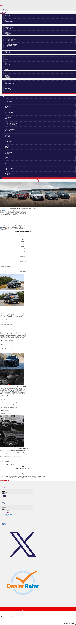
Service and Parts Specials (8, 141)
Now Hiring (6, 84)
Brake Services (7, 69)
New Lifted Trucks (7, 51)
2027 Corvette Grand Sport (9, 101)
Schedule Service (7, 140)
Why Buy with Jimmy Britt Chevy (9, 83)
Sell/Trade (4, 163)
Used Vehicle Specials (8, 46)
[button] (38, 94)
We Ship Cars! (7, 34)
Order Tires (6, 58)
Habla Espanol (7, 82)
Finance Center (7, 71)
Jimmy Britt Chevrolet (8, 514)
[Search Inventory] (38, 180)
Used (4, 108)
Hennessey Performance (8, 53)
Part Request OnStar (8, 151)
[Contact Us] (38, 181)
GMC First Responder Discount (9, 21)
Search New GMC (7, 16)
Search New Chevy (7, 15)
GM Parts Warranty (7, 64)
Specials (3, 35)
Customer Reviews (7, 88)
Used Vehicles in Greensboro (9, 27)
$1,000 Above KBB (4, 487)
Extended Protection (7, 77)
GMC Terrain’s (5, 210)
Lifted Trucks (5, 134)
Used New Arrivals (7, 32)
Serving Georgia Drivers (8, 515)
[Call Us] (22, 607)
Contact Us (6, 87)
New (3, 96)
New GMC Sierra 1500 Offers (10, 40)
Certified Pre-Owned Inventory (9, 28)
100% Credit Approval (8, 158)
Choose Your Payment (8, 75)
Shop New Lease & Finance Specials (11, 45)
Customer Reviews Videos (8, 89)
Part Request (6, 65)
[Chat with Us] (22, 610)
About (4, 164)
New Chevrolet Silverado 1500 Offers (11, 39)
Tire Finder (6, 59)
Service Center (7, 146)
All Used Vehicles (7, 26)
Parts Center (6, 63)
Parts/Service (4, 54)
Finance (3, 70)
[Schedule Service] (22, 609)
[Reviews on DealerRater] (23, 604)
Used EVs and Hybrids (8, 113)
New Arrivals (6, 20)
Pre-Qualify (6, 157)
